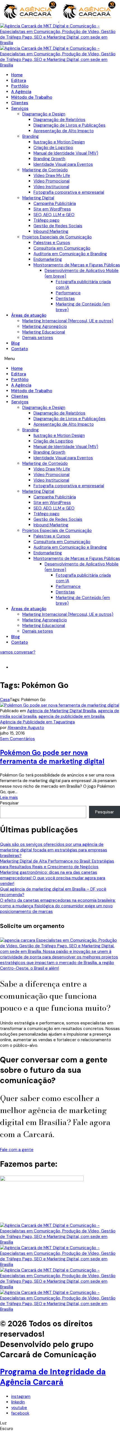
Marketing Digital (38, 198)
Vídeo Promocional (51, 181)
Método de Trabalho (31, 97)
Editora (18, 80)
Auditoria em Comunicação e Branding (70, 254)
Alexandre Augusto (26, 727)
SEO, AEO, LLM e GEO (54, 214)
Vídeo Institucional (51, 187)
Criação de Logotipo (53, 147)
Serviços (19, 108)
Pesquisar (9, 803)
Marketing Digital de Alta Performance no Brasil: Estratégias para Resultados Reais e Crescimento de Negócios (57, 864)
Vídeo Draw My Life (51, 175)
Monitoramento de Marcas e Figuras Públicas (76, 265)
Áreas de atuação (28, 315)
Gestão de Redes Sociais (57, 226)
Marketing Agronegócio (44, 326)
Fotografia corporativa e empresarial (68, 192)
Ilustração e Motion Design (59, 142)
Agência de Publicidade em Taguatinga (37, 722)
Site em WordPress (52, 209)
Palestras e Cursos (51, 242)
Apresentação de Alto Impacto (63, 131)
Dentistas (65, 298)
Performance (68, 293)
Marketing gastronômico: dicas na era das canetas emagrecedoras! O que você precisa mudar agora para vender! (52, 878)
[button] (60, 358)
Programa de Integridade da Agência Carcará (53, 1377)
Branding (30, 136)
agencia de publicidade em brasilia (71, 716)
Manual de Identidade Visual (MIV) (65, 153)
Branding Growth (49, 159)
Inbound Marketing (50, 231)
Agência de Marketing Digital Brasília (61, 711)
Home (17, 75)
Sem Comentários (17, 739)
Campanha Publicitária (54, 203)
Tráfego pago (46, 220)
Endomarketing (47, 259)
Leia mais (9, 797)
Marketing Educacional (43, 332)
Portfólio (19, 86)
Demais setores (37, 337)
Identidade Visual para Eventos (63, 164)
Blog (15, 343)
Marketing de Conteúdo (45, 170)
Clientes (19, 103)
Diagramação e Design (43, 114)
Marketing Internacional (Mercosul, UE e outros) (67, 321)
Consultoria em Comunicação (61, 248)
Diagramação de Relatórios (59, 119)
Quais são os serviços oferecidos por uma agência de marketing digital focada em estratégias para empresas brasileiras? (53, 850)
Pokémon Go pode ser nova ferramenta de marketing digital (52, 757)
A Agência (21, 91)
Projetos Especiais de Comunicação (57, 237)
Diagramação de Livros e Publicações (69, 125)
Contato (19, 349)
